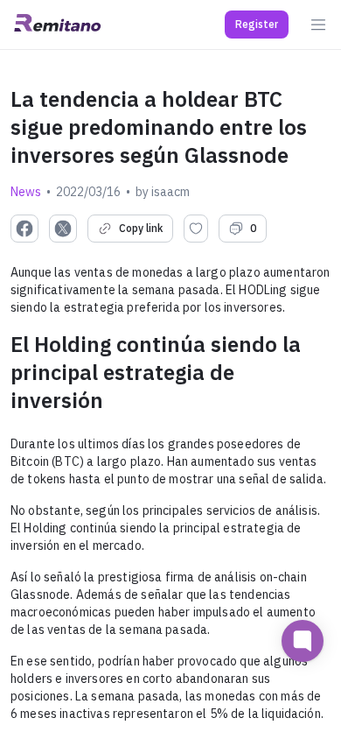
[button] (257, 25)
